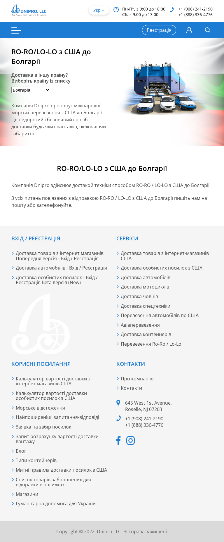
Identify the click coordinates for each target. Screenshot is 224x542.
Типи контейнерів (36, 460)
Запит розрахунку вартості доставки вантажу (57, 439)
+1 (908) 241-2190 (195, 9)
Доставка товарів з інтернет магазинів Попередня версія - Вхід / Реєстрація (60, 256)
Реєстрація (159, 30)
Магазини (27, 494)
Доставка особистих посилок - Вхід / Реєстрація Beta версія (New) (57, 280)
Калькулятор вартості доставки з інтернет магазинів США (53, 381)
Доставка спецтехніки (145, 306)
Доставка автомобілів (145, 277)
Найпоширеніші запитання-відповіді (57, 417)
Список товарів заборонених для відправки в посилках (53, 482)
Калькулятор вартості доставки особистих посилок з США (51, 396)
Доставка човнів (139, 296)
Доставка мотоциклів (145, 287)
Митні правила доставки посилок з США (61, 470)
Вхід (189, 30)
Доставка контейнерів (146, 334)
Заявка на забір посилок (43, 427)
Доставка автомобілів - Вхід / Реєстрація (61, 268)
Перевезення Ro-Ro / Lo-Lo (151, 344)
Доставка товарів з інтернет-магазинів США (165, 256)
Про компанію (137, 378)
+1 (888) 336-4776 (195, 14)
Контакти (131, 388)
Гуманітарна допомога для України (56, 503)
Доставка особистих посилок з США (161, 268)
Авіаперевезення (140, 325)
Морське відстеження (40, 408)
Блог (21, 451)
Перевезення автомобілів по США (160, 315)
